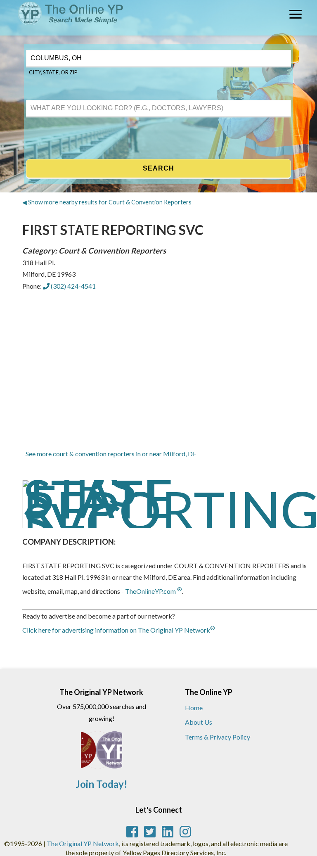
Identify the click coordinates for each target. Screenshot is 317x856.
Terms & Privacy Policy (217, 737)
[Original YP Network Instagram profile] (185, 831)
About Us (198, 722)
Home (194, 707)
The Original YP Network (83, 843)
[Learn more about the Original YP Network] (101, 754)
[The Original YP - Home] (62, 29)
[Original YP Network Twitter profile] (150, 831)
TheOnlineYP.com (153, 591)
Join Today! (102, 784)
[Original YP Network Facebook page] (132, 831)
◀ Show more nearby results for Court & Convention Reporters (107, 202)
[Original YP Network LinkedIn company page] (167, 831)
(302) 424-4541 (73, 286)
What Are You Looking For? (60, 99)
